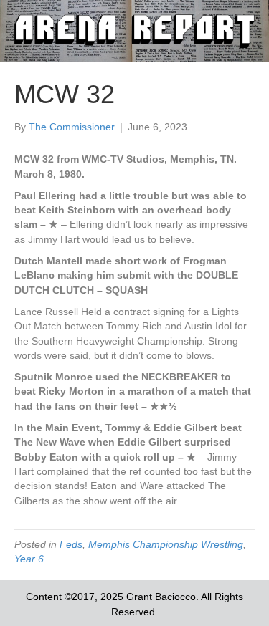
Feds (71, 544)
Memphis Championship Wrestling (165, 544)
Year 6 (29, 558)
